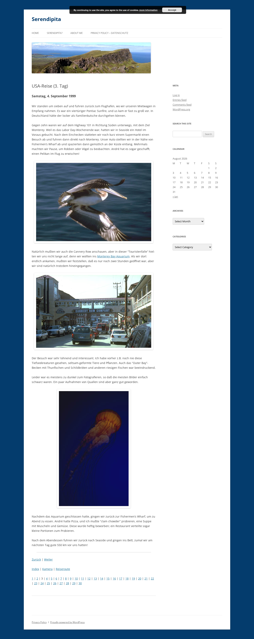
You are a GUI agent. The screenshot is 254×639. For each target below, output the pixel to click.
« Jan (175, 196)
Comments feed (182, 104)
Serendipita (46, 19)
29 (73, 583)
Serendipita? (55, 33)
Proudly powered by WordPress (67, 622)
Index (35, 569)
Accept (172, 10)
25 (48, 583)
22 (152, 578)
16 (114, 578)
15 (108, 578)
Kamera (47, 569)
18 (127, 578)
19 (133, 578)
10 (76, 578)
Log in (176, 95)
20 (139, 578)
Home (35, 33)
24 (42, 583)
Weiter (48, 559)
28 (67, 583)
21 (146, 578)
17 (120, 578)
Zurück (36, 559)
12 (88, 578)
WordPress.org (181, 109)
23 (35, 583)
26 (54, 583)
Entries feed (180, 100)
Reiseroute (63, 569)
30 (80, 583)
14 (101, 578)
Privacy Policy (39, 622)
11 (82, 578)
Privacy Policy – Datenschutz (109, 33)
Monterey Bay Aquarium (113, 256)
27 (61, 583)
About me (76, 33)
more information (148, 10)
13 (95, 578)
